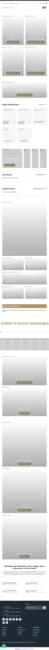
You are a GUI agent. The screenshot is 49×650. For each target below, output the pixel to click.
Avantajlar (19, 632)
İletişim (3, 635)
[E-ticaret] (24, 649)
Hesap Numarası (21, 631)
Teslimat (34, 634)
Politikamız (4, 632)
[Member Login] (43, 3)
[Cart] (46, 3)
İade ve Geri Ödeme (37, 631)
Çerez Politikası (36, 632)
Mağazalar (4, 634)
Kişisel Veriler (35, 635)
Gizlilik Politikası (36, 629)
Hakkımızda (4, 629)
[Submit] (44, 607)
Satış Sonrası (20, 634)
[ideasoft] (17, 649)
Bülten (3, 631)
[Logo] (10, 3)
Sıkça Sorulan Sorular (22, 629)
